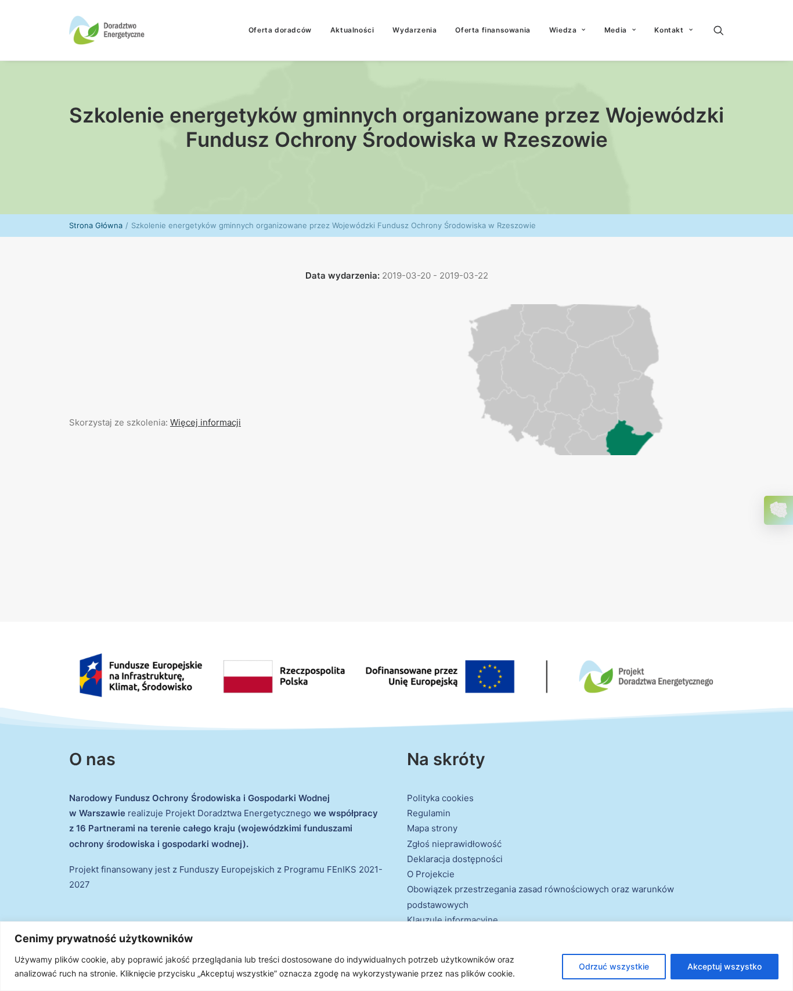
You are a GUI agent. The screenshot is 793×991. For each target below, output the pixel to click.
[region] (396, 956)
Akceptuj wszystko (724, 966)
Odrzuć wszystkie (614, 966)
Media (615, 30)
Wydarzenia (414, 30)
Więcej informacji (205, 422)
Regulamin (428, 813)
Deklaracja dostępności (455, 858)
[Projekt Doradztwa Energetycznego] (107, 30)
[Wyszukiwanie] (718, 30)
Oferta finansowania (492, 30)
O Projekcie (431, 874)
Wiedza (563, 30)
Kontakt (668, 30)
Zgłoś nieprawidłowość (454, 843)
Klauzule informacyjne (452, 919)
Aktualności (352, 30)
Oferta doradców (280, 30)
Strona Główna (95, 225)
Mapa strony (432, 828)
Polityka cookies (440, 797)
